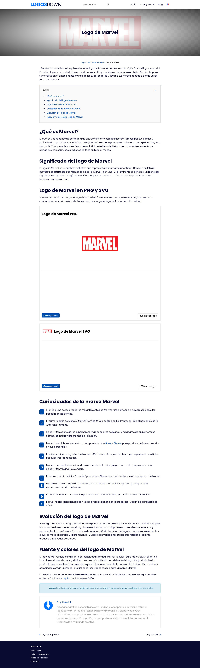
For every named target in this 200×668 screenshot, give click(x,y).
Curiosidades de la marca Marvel (63, 108)
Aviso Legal (36, 651)
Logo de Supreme (50, 634)
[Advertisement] (100, 292)
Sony (108, 443)
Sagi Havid (64, 602)
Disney (117, 443)
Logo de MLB (152, 634)
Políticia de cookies (39, 658)
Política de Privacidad (40, 654)
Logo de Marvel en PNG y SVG (61, 104)
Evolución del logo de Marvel (61, 112)
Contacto (35, 661)
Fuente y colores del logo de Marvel (65, 116)
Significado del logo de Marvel (62, 100)
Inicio (133, 4)
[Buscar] (108, 4)
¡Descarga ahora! (50, 315)
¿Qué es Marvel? (55, 96)
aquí (65, 578)
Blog (160, 4)
